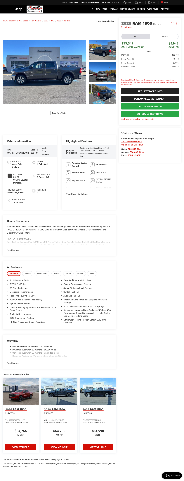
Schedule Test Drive (150, 114)
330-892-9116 (137, 152)
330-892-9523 (134, 155)
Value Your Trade (150, 106)
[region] (150, 70)
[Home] (93, 9)
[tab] (14, 273)
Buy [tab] (136, 36)
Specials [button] (114, 9)
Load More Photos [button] (59, 113)
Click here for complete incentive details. (138, 119)
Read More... (13, 250)
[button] (44, 72)
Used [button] (105, 9)
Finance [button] (141, 9)
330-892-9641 (135, 149)
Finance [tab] (164, 36)
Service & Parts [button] (127, 9)
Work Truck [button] (152, 9)
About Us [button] (165, 9)
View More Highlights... (77, 194)
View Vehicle (20, 447)
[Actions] (176, 23)
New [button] (98, 9)
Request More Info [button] (150, 91)
